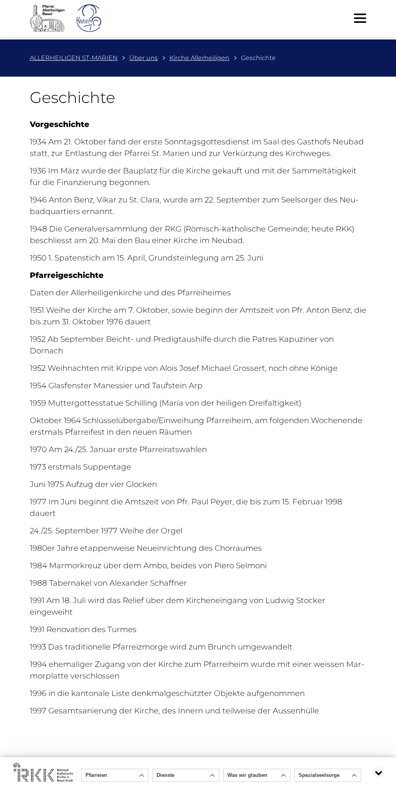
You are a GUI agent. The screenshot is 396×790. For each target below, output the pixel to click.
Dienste (165, 775)
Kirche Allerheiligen (199, 58)
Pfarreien (96, 775)
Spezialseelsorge (319, 775)
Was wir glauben (247, 775)
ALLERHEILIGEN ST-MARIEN (74, 58)
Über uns (143, 58)
